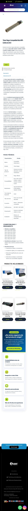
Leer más (7, 287)
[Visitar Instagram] (25, 508)
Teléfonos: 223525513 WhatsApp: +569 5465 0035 (10, 495)
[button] (3, 14)
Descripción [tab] (6, 73)
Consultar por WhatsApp (14, 348)
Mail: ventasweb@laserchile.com (12, 491)
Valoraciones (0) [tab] (7, 75)
